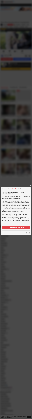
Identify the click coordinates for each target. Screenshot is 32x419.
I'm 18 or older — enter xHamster (16, 227)
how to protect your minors (7, 232)
